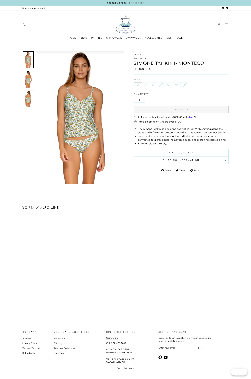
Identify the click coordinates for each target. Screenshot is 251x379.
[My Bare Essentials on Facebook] (160, 357)
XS (138, 85)
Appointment (127, 358)
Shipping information (181, 160)
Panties (96, 37)
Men (169, 37)
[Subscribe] (200, 348)
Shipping (58, 343)
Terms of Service (31, 348)
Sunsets (140, 58)
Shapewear (114, 37)
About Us (27, 338)
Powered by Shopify (125, 368)
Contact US (112, 337)
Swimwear (133, 37)
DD (176, 85)
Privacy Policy (29, 343)
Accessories (153, 37)
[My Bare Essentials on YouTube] (166, 357)
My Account (60, 338)
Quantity (141, 94)
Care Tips (59, 353)
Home (72, 37)
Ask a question (181, 152)
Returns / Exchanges (64, 348)
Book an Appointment (33, 8)
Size (137, 79)
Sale (179, 37)
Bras (83, 37)
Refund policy (29, 353)
